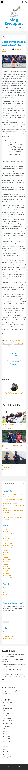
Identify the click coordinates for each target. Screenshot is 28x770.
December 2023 (8, 545)
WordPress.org (8, 638)
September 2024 (9, 534)
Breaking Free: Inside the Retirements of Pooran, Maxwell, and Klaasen (13, 506)
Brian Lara (8, 340)
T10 (5, 592)
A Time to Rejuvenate (14, 354)
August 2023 (8, 550)
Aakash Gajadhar (14, 393)
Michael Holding (7, 343)
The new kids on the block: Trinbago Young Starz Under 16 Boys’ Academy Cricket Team (14, 517)
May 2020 (7, 554)
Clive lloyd (17, 340)
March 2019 (7, 575)
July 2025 (7, 531)
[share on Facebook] (3, 334)
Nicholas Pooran (18, 343)
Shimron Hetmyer (15, 346)
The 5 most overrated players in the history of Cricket (14, 363)
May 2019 (7, 571)
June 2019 (7, 568)
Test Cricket (9, 37)
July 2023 (6, 552)
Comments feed (9, 636)
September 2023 (9, 548)
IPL (5, 587)
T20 (5, 594)
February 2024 (8, 543)
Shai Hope (5, 346)
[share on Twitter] (6, 334)
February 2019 (8, 578)
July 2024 (7, 536)
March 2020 (7, 559)
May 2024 (7, 541)
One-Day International (10, 590)
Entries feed (7, 634)
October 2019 (8, 561)
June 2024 (7, 538)
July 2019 (6, 566)
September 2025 (9, 529)
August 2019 (7, 564)
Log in (6, 631)
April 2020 (7, 557)
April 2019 (7, 573)
